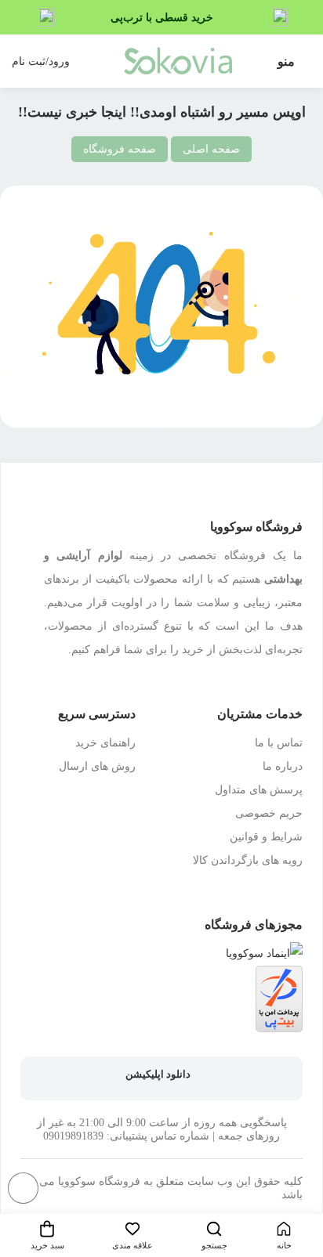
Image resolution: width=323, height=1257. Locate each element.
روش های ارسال (97, 766)
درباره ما (283, 766)
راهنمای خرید (105, 743)
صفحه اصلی (211, 149)
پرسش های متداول (259, 790)
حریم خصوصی (269, 813)
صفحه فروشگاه (119, 149)
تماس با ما (279, 743)
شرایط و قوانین (266, 837)
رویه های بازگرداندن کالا (248, 860)
